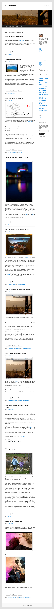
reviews (43, 102)
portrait (44, 100)
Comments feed (41, 118)
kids (45, 92)
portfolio (27, 257)
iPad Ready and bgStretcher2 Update (17, 230)
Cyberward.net (11, 5)
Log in (40, 116)
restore (30, 427)
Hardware (13, 348)
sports (40, 105)
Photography (10, 348)
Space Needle (27, 597)
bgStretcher (30, 121)
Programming (10, 54)
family (43, 86)
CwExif (41, 53)
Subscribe (42, 133)
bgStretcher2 (24, 63)
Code (40, 51)
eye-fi (41, 86)
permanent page (14, 391)
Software (9, 93)
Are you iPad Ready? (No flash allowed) (18, 289)
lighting (43, 94)
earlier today (12, 320)
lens (40, 94)
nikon (45, 95)
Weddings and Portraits (43, 66)
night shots (43, 95)
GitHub (40, 63)
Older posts (7, 601)
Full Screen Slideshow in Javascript (16, 353)
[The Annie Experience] (19, 550)
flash (23, 348)
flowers (40, 88)
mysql (19, 443)
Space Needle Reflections (13, 522)
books (41, 80)
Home (6, 26)
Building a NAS (43, 83)
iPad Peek (8, 274)
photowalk (44, 98)
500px (40, 57)
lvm (47, 94)
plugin (41, 100)
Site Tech (20, 26)
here (12, 208)
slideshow (16, 381)
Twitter (40, 65)
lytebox (40, 95)
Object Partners (21, 40)
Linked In (40, 64)
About (13, 26)
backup (22, 426)
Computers (10, 516)
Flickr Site (40, 62)
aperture (41, 78)
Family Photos (41, 61)
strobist (43, 105)
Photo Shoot (14, 597)
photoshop (44, 97)
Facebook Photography (43, 60)
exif (39, 86)
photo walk (41, 98)
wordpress (22, 443)
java (44, 90)
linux (46, 94)
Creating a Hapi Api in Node (14, 36)
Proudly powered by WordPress (27, 605)
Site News (9, 152)
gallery (24, 400)
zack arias (40, 112)
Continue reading (22, 436)
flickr (48, 86)
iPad (24, 284)
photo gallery (27, 400)
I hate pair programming (13, 449)
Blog (10, 26)
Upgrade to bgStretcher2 (13, 60)
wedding (41, 108)
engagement (46, 85)
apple (44, 78)
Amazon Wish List (42, 58)
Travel (30, 597)
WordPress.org (41, 120)
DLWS (43, 85)
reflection (20, 597)
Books (17, 26)
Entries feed (41, 117)
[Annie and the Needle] (15, 583)
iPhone (14, 284)
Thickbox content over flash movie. (16, 157)
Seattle (23, 597)
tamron (40, 106)
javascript (19, 284)
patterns (40, 97)
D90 (40, 85)
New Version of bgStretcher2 (14, 98)
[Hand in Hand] (19, 474)
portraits (40, 102)
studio (45, 105)
